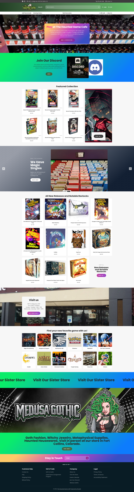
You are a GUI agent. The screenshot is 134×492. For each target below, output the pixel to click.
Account (104, 7)
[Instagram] (24, 1)
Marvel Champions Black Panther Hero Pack (52, 102)
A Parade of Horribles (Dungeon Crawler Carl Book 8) (32, 242)
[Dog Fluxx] (73, 239)
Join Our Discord (74, 480)
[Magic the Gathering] (29, 341)
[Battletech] (90, 341)
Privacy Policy (98, 472)
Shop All (40, 7)
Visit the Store (74, 474)
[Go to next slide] (130, 168)
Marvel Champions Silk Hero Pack (73, 102)
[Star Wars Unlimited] (105, 341)
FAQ (23, 474)
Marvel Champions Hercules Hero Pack (52, 129)
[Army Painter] (44, 360)
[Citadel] (29, 360)
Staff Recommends (26, 13)
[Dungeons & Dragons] (44, 341)
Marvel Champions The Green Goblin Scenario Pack (31, 102)
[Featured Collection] (98, 115)
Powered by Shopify (75, 489)
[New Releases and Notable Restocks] (101, 270)
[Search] (98, 7)
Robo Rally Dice (55, 212)
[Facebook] (22, 1)
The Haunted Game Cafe (63, 489)
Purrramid (78, 270)
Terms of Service (99, 474)
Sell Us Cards (50, 472)
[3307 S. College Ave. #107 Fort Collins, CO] (37, 1)
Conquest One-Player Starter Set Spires (55, 270)
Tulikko (55, 242)
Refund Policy (26, 480)
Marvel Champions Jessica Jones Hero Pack (73, 129)
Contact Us (25, 472)
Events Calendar (74, 477)
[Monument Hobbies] (59, 360)
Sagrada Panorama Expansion (32, 270)
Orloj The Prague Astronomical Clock (101, 242)
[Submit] (87, 458)
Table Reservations (67, 13)
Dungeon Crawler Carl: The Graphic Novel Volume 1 (101, 212)
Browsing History (37, 13)
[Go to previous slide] (3, 168)
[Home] (29, 7)
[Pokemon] (74, 341)
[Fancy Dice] (90, 360)
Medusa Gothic (74, 483)
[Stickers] (105, 360)
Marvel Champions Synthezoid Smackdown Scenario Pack (31, 129)
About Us (109, 13)
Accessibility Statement (100, 477)
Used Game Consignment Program (53, 475)
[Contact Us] (108, 1)
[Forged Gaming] (74, 360)
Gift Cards (102, 13)
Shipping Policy (26, 477)
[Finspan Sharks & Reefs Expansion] (73, 210)
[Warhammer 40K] (59, 341)
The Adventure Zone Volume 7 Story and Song (32, 212)
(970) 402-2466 (100, 1)
